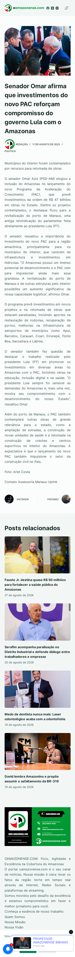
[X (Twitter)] (52, 8)
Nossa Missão (15, 922)
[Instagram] (57, 8)
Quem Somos (15, 917)
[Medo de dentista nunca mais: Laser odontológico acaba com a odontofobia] (38, 689)
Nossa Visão (14, 927)
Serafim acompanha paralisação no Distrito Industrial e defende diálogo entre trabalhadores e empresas (37, 652)
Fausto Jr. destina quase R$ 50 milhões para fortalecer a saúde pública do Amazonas (35, 584)
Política (10, 151)
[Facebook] (47, 8)
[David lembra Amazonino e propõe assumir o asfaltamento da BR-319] (38, 751)
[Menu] (67, 8)
